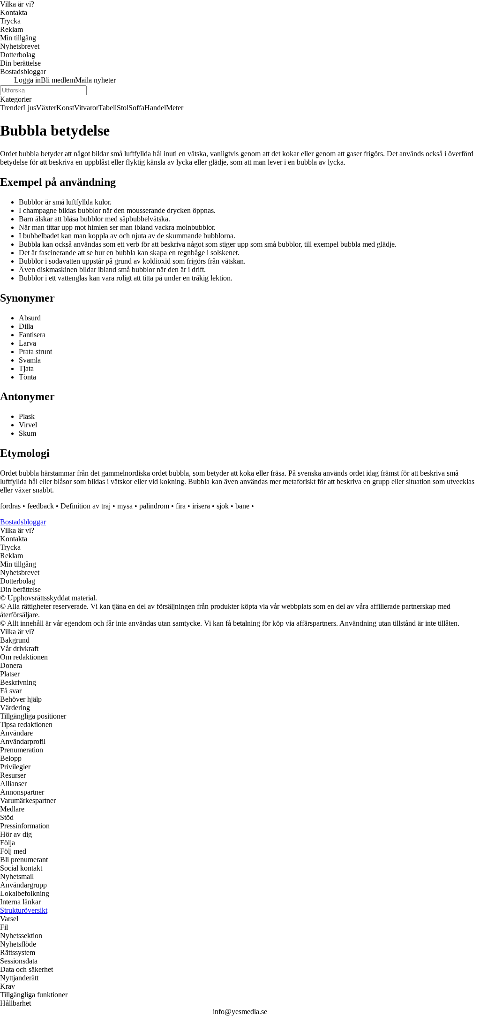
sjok (223, 506)
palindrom (154, 506)
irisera (201, 506)
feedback (40, 506)
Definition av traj (85, 506)
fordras (10, 506)
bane (242, 506)
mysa (125, 506)
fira (181, 506)
